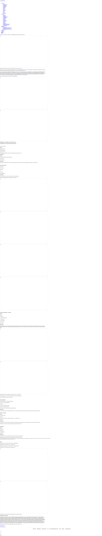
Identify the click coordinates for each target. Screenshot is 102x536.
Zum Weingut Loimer (2, 526)
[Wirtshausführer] (2, 0)
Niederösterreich (5, 4)
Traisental (4, 21)
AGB (48, 528)
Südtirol (4, 10)
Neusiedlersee (5, 17)
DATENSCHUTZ (44, 528)
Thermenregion (5, 20)
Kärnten (4, 8)
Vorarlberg (4, 9)
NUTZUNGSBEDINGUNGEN (54, 528)
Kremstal (4, 19)
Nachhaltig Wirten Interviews (7, 28)
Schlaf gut (3, 26)
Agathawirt (29, 71)
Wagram (4, 22)
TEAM (60, 528)
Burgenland (4, 5)
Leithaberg (4, 16)
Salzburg (4, 7)
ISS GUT (3, 3)
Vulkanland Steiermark (6, 24)
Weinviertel (4, 23)
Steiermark (4, 6)
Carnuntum (4, 18)
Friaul (4, 12)
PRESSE (63, 528)
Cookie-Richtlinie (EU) (68, 528)
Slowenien (4, 13)
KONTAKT (34, 528)
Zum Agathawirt (2, 525)
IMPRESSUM (39, 528)
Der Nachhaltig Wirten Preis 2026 (7, 27)
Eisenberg (4, 15)
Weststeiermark (5, 25)
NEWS (2, 30)
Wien (4, 14)
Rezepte (3, 31)
